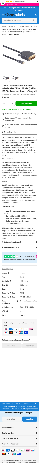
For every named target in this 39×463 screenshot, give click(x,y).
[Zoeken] (34, 20)
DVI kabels (12, 29)
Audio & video (24, 27)
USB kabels (6, 228)
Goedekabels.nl (13, 460)
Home (4, 27)
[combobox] (19, 20)
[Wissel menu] (3, 14)
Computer (12, 27)
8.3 (31, 404)
